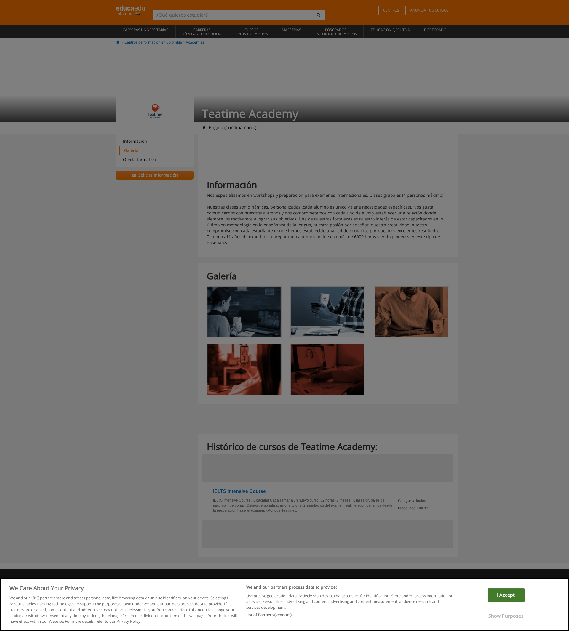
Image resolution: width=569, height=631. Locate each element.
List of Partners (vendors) (269, 614)
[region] (284, 604)
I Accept (506, 595)
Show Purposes (506, 615)
